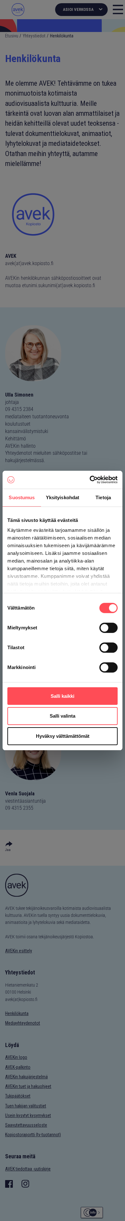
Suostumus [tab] (22, 497)
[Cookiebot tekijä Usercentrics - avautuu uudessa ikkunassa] (90, 480)
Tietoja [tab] (103, 497)
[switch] (108, 628)
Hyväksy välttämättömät (62, 736)
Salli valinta (62, 716)
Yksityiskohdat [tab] (62, 497)
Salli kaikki (62, 696)
